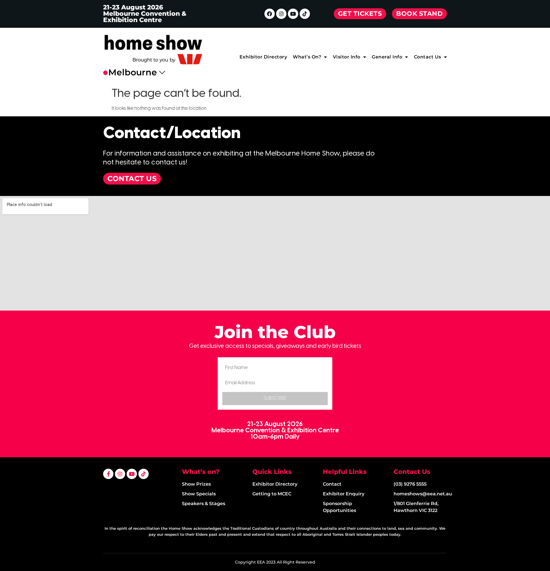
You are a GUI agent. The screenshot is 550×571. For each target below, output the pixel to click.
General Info (387, 57)
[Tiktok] (305, 14)
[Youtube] (293, 14)
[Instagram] (281, 14)
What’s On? (307, 57)
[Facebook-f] (108, 474)
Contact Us (427, 57)
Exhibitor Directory (263, 57)
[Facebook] (269, 14)
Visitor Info (346, 57)
